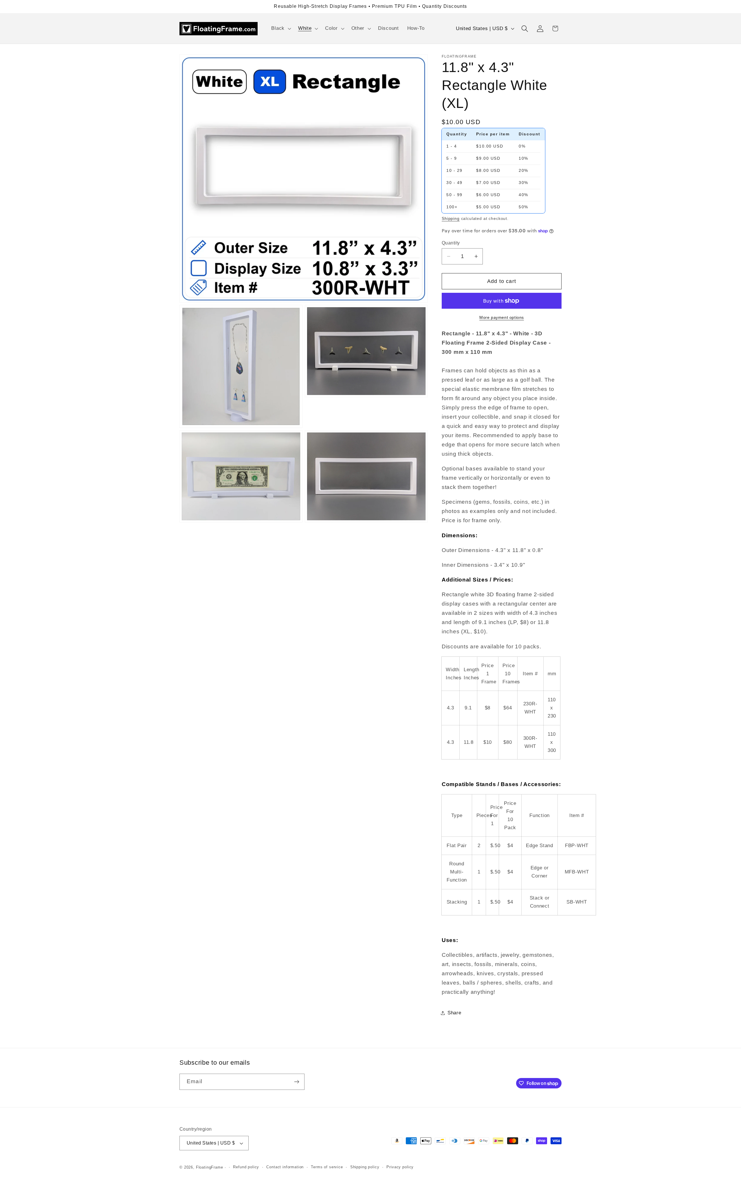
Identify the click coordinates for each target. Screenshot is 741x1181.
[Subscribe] (296, 1082)
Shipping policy (364, 1167)
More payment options (501, 317)
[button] (280, 28)
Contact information (285, 1167)
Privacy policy (400, 1167)
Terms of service (327, 1167)
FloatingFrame (209, 1167)
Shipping (451, 218)
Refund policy (246, 1167)
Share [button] (454, 1013)
